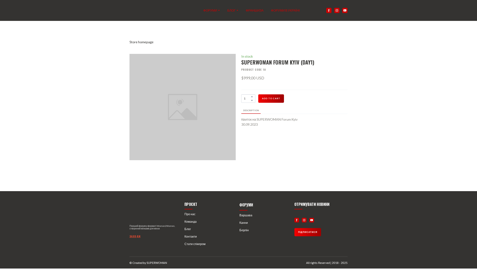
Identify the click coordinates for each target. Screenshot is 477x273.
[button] (328, 10)
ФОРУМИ (210, 10)
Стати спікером (195, 244)
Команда (190, 221)
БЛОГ (231, 10)
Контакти (190, 236)
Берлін (244, 230)
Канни (243, 222)
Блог (187, 229)
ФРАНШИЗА (254, 10)
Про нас (189, 214)
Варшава (245, 215)
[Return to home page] (144, 10)
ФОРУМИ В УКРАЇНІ (285, 10)
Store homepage (141, 42)
